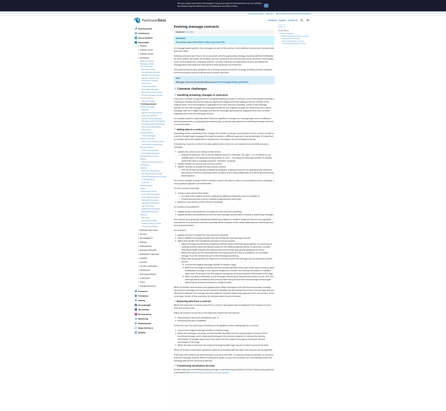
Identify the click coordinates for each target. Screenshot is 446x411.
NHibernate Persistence (151, 209)
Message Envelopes (148, 250)
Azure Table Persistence (151, 194)
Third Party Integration (150, 153)
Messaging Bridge (148, 274)
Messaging (144, 58)
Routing (143, 159)
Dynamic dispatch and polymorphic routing (150, 79)
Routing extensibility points (152, 162)
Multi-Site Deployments (151, 171)
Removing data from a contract (293, 41)
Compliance (145, 278)
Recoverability (146, 238)
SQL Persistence (148, 206)
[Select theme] (308, 20)
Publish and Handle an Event (153, 141)
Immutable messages (150, 89)
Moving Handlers (148, 101)
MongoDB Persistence (150, 200)
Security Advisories (148, 266)
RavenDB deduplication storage (154, 176)
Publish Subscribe (147, 138)
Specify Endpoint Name (149, 156)
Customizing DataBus (150, 226)
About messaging (147, 61)
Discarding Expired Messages (153, 124)
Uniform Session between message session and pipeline (153, 119)
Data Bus (143, 215)
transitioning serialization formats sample (209, 372)
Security (143, 262)
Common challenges (287, 33)
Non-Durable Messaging (151, 127)
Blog (271, 14)
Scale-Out (145, 182)
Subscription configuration (152, 144)
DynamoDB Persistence (151, 203)
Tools (142, 282)
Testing (143, 234)
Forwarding (146, 130)
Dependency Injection (149, 254)
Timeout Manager (149, 136)
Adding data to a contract (291, 38)
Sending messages (147, 107)
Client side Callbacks (150, 115)
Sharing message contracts (152, 95)
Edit (281, 26)
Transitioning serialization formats (294, 43)
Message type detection (151, 72)
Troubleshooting (148, 179)
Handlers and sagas (149, 230)
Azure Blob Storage (149, 220)
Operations (145, 270)
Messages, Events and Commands (147, 65)
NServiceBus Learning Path (211, 42)
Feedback (272, 20)
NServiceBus (189, 32)
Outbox (143, 188)
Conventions (146, 83)
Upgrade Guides (147, 54)
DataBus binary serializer (151, 223)
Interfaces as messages (151, 75)
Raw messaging (146, 185)
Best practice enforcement (152, 92)
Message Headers (147, 147)
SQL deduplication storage (152, 174)
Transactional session (148, 191)
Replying (145, 110)
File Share (145, 217)
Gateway (143, 168)
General (143, 46)
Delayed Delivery (146, 133)
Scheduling (144, 165)
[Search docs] (302, 20)
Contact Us (293, 20)
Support (282, 20)
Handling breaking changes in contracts (294, 36)
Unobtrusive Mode (149, 86)
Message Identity (148, 69)
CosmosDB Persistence (150, 197)
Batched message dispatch (152, 113)
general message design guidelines (231, 82)
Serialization (146, 246)
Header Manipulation (150, 150)
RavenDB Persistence (150, 212)
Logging (143, 258)
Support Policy (146, 50)
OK (266, 6)
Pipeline (143, 242)
